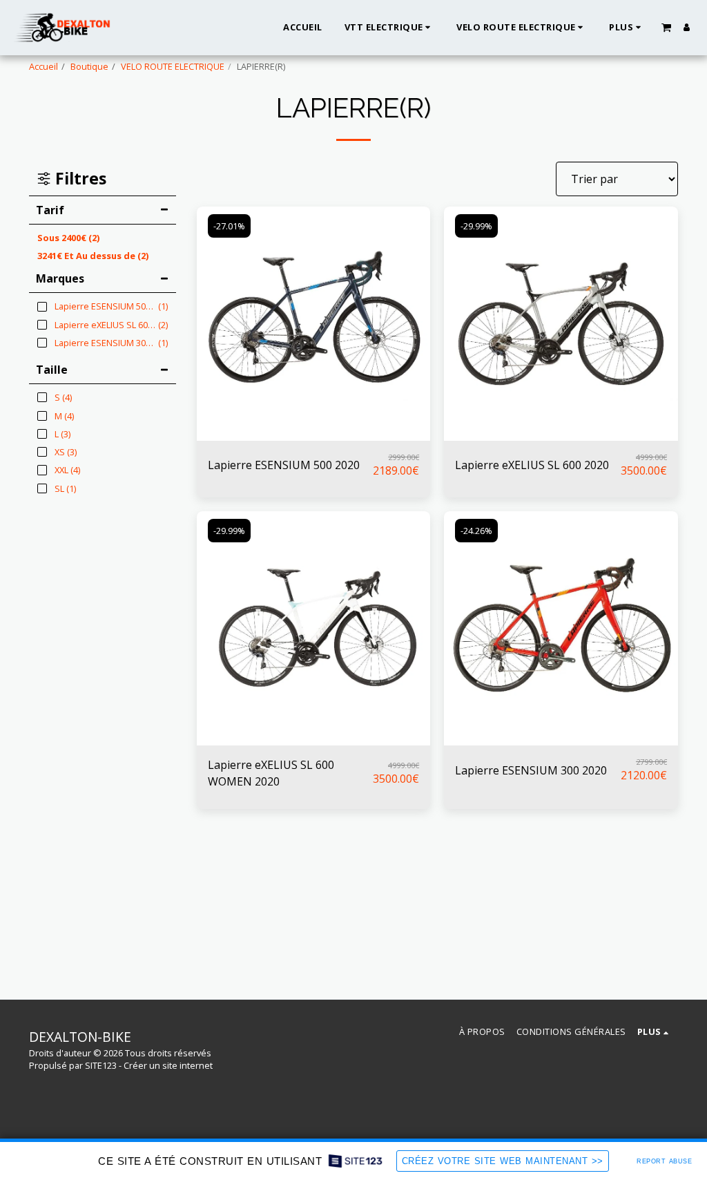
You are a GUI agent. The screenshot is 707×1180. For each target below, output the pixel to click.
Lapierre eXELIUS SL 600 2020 (532, 465)
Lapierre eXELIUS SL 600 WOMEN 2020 (271, 773)
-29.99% (476, 226)
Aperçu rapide (313, 407)
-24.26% (476, 530)
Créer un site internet (168, 1065)
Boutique (89, 66)
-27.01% (229, 226)
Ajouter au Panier (317, 434)
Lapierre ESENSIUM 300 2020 (531, 770)
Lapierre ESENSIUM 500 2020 (284, 465)
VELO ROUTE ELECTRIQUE (172, 66)
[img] (314, 324)
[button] (666, 27)
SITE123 (101, 1065)
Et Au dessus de (92, 255)
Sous (68, 237)
